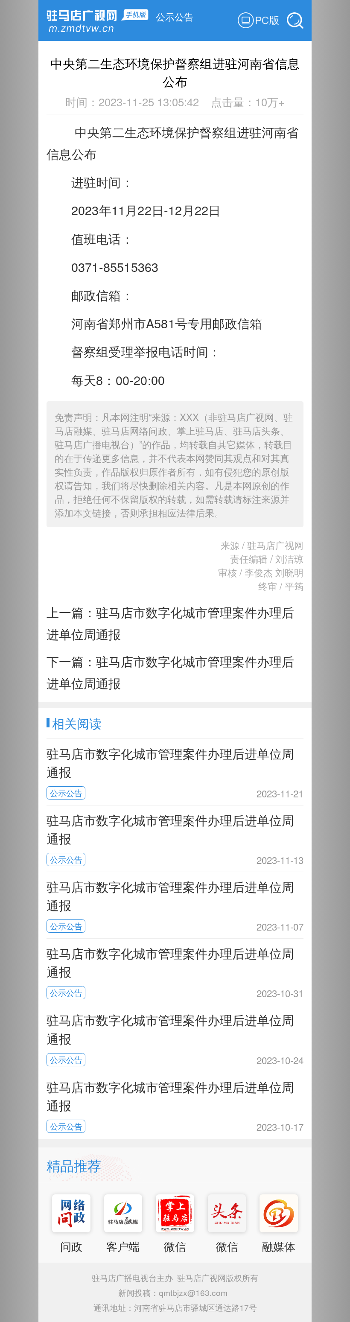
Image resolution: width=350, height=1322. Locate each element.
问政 (71, 1246)
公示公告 (174, 16)
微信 (175, 1246)
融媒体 (278, 1246)
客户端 (123, 1246)
